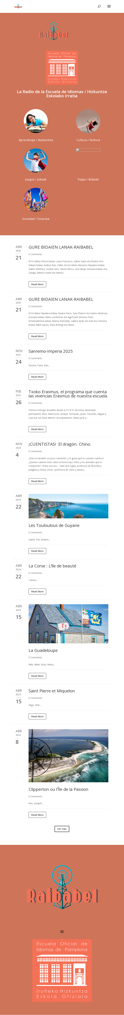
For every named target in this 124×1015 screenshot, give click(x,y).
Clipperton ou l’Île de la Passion (58, 789)
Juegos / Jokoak (35, 179)
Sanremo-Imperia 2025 (51, 351)
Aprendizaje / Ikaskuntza (36, 140)
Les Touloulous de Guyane (54, 525)
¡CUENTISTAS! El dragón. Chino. (60, 444)
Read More (37, 284)
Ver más (62, 828)
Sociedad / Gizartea (35, 219)
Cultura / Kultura (88, 140)
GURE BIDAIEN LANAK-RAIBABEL (61, 247)
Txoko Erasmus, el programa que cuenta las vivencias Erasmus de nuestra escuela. (68, 394)
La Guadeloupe (43, 650)
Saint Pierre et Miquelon (52, 691)
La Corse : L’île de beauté (52, 566)
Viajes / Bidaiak (88, 179)
